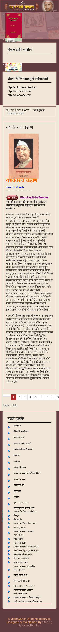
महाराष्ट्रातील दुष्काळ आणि (24, 508)
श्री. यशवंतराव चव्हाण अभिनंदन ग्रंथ (28, 601)
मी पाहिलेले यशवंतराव (22, 581)
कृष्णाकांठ (17, 425)
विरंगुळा (16, 515)
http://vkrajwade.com (19, 95)
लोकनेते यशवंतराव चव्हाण (23, 554)
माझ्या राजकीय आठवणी (22, 443)
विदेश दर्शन (18, 519)
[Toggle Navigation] (10, 56)
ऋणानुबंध (17, 491)
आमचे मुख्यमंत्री (20, 527)
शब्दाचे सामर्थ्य (19, 437)
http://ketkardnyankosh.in (22, 87)
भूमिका (16, 497)
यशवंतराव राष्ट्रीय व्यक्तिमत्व (24, 586)
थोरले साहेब (18, 539)
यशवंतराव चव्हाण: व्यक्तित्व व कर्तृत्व (27, 597)
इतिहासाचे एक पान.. (29, 523)
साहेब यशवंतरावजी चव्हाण (23, 449)
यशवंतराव (17, 523)
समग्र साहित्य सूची (21, 503)
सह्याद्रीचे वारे (19, 485)
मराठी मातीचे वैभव (20, 575)
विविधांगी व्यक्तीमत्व (21, 431)
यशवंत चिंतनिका (20, 467)
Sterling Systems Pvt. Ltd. (35, 623)
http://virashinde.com (19, 91)
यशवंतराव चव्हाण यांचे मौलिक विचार (27, 473)
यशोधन (16, 455)
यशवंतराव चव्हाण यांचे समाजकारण (26, 546)
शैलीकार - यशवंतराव (21, 558)
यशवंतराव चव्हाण (19, 127)
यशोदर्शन (17, 461)
